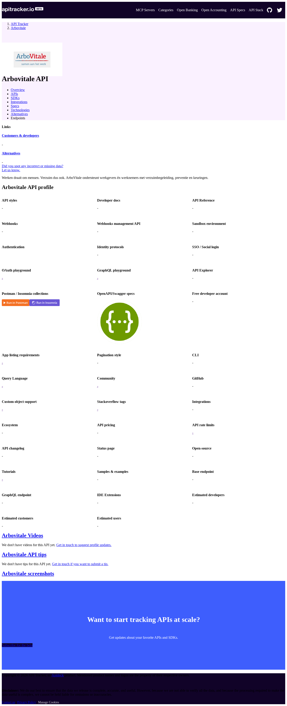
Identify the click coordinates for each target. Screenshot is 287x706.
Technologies (20, 110)
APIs (14, 94)
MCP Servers (145, 10)
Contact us (8, 702)
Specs (15, 106)
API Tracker (19, 24)
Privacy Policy (26, 702)
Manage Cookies (48, 702)
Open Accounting (213, 10)
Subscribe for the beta (17, 645)
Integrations (19, 102)
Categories (165, 10)
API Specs (237, 10)
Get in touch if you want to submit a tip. (80, 564)
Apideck (58, 675)
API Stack (256, 10)
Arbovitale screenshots (28, 573)
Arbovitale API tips (24, 554)
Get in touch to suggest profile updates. (83, 545)
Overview (18, 90)
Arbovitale (18, 28)
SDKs (15, 98)
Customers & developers (20, 135)
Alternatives (19, 114)
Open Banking (187, 10)
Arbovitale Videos (22, 535)
